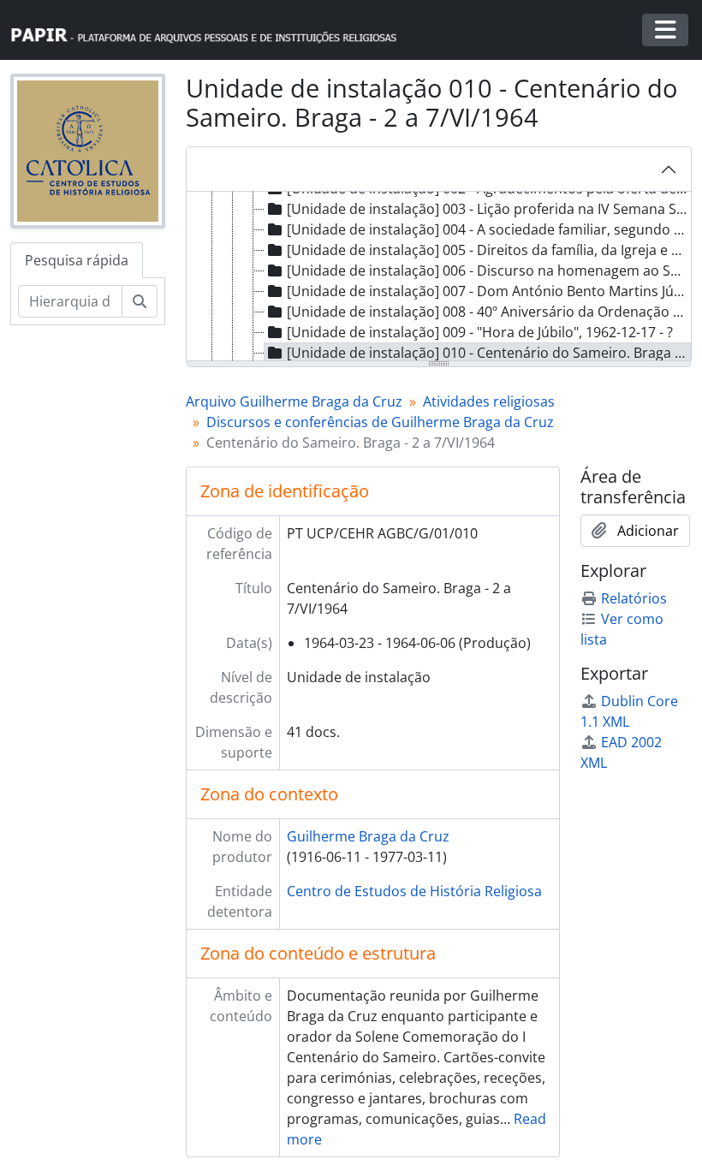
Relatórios (634, 598)
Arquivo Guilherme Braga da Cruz (294, 401)
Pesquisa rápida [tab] (76, 260)
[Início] (211, 30)
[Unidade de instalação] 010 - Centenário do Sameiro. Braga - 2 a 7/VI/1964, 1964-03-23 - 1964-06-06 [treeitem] (489, 352)
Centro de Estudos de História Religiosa (414, 891)
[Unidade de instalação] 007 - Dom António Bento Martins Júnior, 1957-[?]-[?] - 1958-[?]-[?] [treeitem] (489, 291)
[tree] (439, 277)
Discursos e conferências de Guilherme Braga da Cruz (380, 422)
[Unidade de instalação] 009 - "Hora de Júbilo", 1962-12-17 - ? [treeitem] (480, 332)
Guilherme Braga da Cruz (368, 836)
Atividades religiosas (489, 401)
